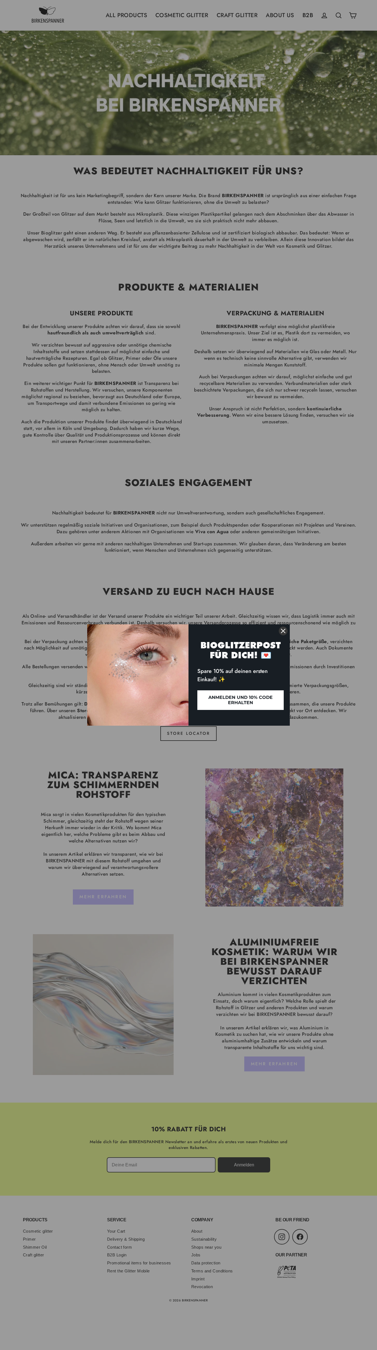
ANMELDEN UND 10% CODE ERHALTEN (240, 700)
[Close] (283, 631)
